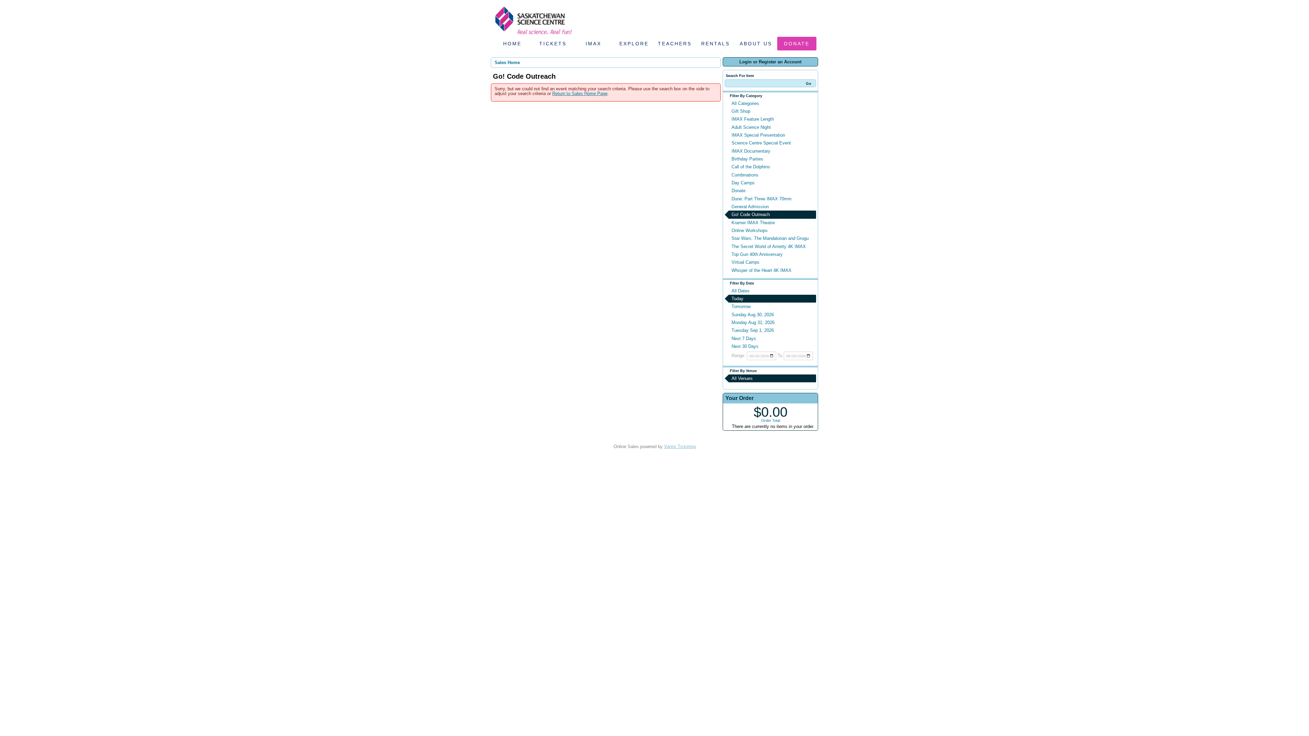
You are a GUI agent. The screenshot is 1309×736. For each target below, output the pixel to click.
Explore (634, 43)
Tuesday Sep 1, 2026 (753, 330)
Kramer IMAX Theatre (753, 222)
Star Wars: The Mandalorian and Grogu (770, 238)
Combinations (745, 175)
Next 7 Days (744, 338)
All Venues (742, 378)
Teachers (675, 43)
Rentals (715, 43)
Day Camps (743, 182)
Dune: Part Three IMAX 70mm (762, 198)
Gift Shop (741, 111)
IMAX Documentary (751, 151)
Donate (797, 43)
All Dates (741, 290)
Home (512, 43)
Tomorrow (741, 306)
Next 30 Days (745, 346)
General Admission (750, 206)
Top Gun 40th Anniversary (757, 254)
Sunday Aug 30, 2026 (753, 314)
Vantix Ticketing (680, 446)
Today (737, 298)
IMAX (593, 43)
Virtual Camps (745, 262)
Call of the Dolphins (751, 166)
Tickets (553, 43)
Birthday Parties (747, 159)
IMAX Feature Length (753, 119)
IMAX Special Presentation (758, 135)
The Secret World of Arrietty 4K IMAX (769, 246)
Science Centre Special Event (761, 142)
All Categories (745, 103)
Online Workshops (750, 230)
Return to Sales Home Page (579, 93)
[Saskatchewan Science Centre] (533, 35)
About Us (756, 43)
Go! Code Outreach (751, 214)
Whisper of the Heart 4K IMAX (762, 270)
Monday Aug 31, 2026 (753, 322)
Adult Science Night (751, 127)
